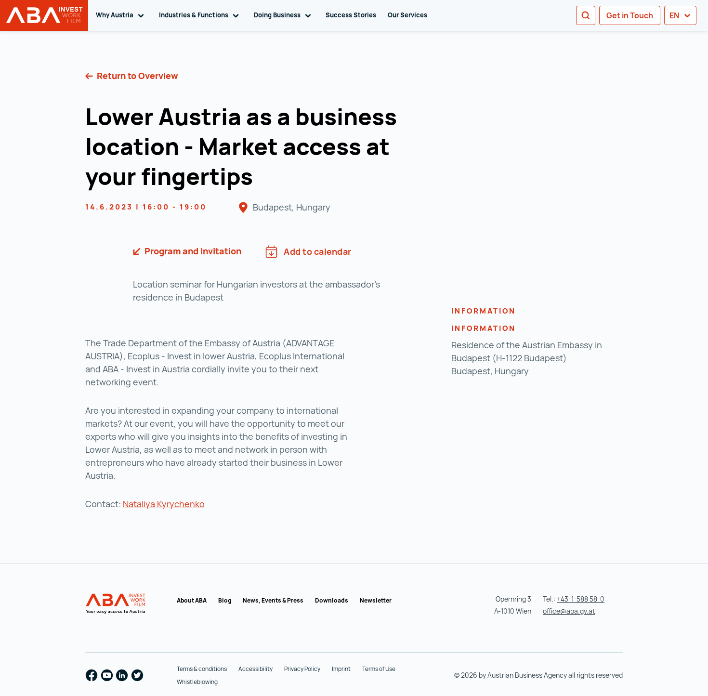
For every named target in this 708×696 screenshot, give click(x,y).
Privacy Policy (302, 669)
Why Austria (121, 15)
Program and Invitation (192, 251)
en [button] (675, 15)
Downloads (331, 600)
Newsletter (376, 600)
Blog (224, 600)
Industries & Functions (200, 15)
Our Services (407, 15)
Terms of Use (378, 669)
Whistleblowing (197, 682)
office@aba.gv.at (569, 611)
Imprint (341, 669)
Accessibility (255, 669)
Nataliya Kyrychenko (164, 504)
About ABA (192, 600)
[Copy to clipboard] (265, 178)
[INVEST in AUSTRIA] (116, 604)
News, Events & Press (273, 600)
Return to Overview (136, 75)
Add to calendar (317, 251)
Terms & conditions (202, 669)
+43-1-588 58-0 (580, 599)
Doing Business (284, 15)
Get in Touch (629, 15)
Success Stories (351, 15)
